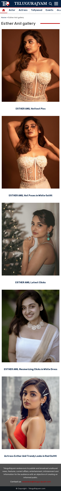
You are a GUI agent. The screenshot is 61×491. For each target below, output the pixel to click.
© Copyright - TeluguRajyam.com (30, 488)
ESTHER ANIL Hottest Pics (31, 108)
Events (49, 10)
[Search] (50, 3)
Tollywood (36, 10)
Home (3, 17)
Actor (12, 10)
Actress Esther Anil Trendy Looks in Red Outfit (30, 456)
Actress (23, 10)
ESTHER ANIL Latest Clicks (30, 282)
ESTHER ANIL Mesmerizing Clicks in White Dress (30, 369)
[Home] (3, 10)
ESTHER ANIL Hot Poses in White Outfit (30, 195)
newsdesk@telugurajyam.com (36, 481)
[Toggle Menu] (56, 3)
